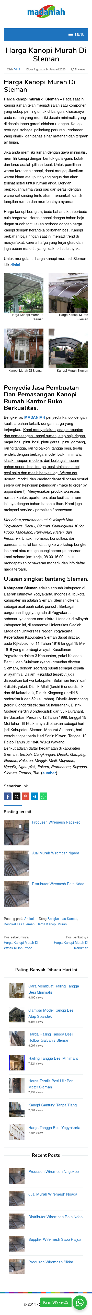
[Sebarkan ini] (8, 796)
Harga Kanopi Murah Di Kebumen (71, 942)
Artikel (29, 918)
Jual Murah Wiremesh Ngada (55, 852)
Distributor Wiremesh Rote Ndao (58, 883)
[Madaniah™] (46, 11)
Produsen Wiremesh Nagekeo (56, 822)
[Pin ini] (25, 796)
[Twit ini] (16, 796)
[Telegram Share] (34, 796)
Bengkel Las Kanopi (62, 918)
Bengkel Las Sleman (19, 923)
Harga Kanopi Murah (52, 923)
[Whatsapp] (43, 796)
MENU (79, 34)
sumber (49, 773)
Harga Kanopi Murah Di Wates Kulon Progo (21, 942)
